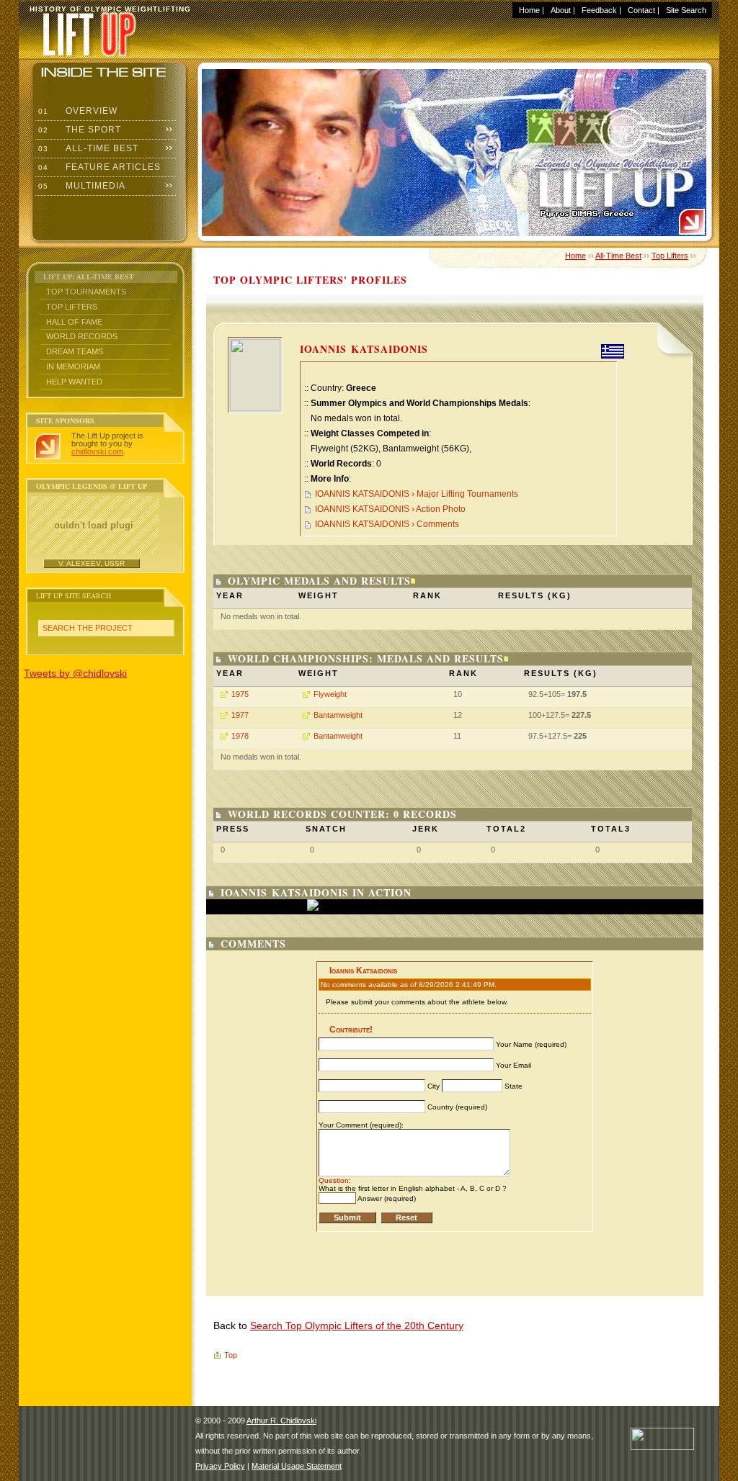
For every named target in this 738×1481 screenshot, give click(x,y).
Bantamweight (338, 715)
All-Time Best (86, 148)
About (561, 10)
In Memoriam (73, 366)
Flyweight (330, 694)
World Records (81, 336)
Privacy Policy (220, 1466)
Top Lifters (71, 306)
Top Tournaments (86, 291)
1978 (240, 736)
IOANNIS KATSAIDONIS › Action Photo (390, 509)
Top (230, 1355)
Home (529, 10)
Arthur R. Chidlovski (281, 1420)
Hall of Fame (74, 322)
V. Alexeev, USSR (91, 563)
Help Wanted (74, 381)
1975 (240, 694)
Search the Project (88, 628)
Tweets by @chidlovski (75, 673)
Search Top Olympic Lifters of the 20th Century (356, 1325)
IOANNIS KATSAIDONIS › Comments (387, 524)
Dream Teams (74, 351)
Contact (641, 10)
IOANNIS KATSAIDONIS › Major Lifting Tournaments (416, 494)
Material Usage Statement (297, 1466)
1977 (240, 715)
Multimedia (80, 186)
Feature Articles (98, 167)
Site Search (686, 10)
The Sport (78, 130)
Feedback (599, 10)
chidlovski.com (97, 451)
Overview (76, 111)
